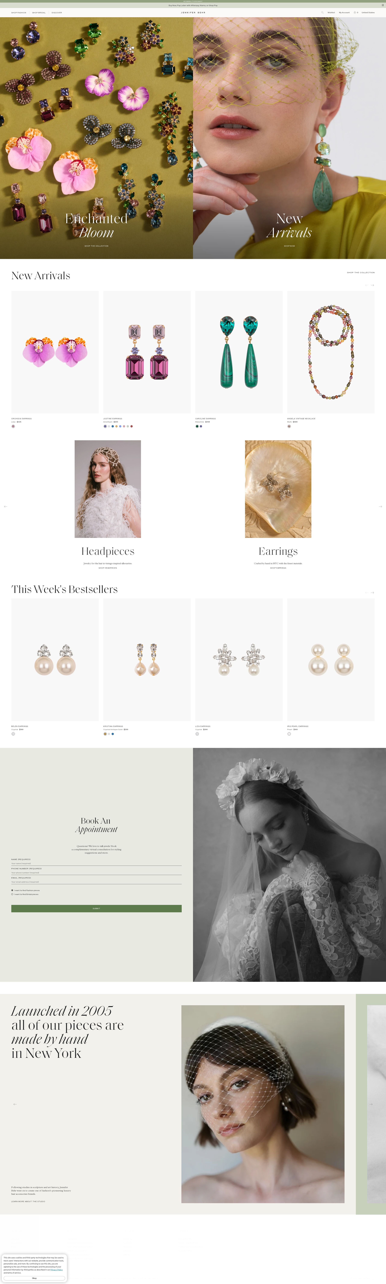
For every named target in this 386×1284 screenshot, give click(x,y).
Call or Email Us (186, 1239)
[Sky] (120, 426)
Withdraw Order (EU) (76, 1250)
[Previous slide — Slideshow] (15, 1104)
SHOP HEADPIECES (108, 568)
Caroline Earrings (205, 418)
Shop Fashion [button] (18, 12)
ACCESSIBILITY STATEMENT (193, 1)
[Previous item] (5, 506)
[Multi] (289, 426)
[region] (193, 5)
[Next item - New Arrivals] (373, 285)
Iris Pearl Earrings (297, 726)
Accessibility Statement (95, 1278)
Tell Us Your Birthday (188, 1243)
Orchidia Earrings (21, 418)
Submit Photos (185, 1250)
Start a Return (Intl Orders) (79, 1246)
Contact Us (72, 1239)
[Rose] (124, 426)
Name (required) (21, 859)
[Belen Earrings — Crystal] (55, 659)
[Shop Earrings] (278, 489)
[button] (355, 12)
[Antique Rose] (131, 426)
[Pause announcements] (382, 5)
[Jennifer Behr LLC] (193, 12)
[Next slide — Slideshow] (371, 1104)
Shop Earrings (278, 568)
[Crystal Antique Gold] (105, 734)
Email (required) (21, 877)
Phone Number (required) (26, 868)
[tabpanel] (278, 505)
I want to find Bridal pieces (26, 894)
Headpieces (107, 552)
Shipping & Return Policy (78, 1254)
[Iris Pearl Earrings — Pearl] (331, 659)
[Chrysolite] (128, 426)
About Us (15, 1239)
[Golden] (116, 426)
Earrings (278, 552)
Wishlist (331, 12)
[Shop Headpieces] (108, 489)
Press (14, 1246)
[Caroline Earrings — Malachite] (239, 352)
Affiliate (126, 1254)
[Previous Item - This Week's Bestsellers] (366, 593)
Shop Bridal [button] (39, 12)
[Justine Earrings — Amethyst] (147, 352)
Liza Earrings (202, 726)
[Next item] (380, 506)
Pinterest (127, 1246)
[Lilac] (13, 426)
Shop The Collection (361, 272)
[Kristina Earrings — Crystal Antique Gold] (147, 659)
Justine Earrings (112, 418)
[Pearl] (289, 734)
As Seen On (16, 1243)
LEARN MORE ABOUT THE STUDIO (28, 1201)
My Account (344, 12)
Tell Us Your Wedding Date (191, 1246)
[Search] (323, 12)
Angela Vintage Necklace (301, 418)
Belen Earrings (19, 726)
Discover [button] (57, 12)
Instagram (127, 1239)
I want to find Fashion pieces (27, 890)
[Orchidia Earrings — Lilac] (55, 352)
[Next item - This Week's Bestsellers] (373, 593)
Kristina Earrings (113, 726)
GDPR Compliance (73, 1278)
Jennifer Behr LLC (366, 1278)
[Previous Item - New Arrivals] (366, 285)
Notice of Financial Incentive (145, 1278)
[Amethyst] (105, 426)
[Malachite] (197, 426)
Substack (127, 1250)
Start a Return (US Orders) (79, 1243)
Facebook (127, 1243)
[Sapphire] (113, 426)
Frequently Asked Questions (80, 1258)
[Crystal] (109, 426)
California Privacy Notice (119, 1278)
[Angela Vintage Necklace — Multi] (331, 352)
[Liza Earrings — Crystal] (239, 659)
